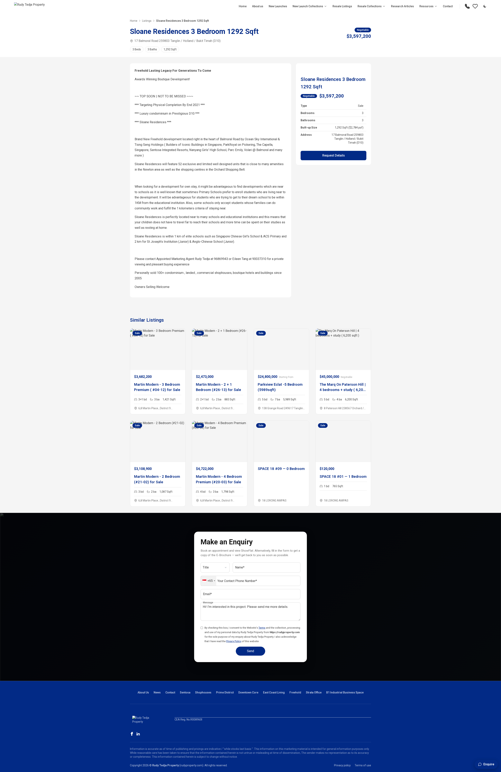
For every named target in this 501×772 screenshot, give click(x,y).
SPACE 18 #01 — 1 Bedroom (343, 476)
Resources (426, 6)
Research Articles (402, 6)
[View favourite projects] (475, 6)
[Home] (29, 6)
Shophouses (203, 692)
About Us (143, 692)
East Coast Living (274, 692)
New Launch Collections (308, 6)
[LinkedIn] (138, 734)
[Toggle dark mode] (484, 6)
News (157, 692)
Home (243, 6)
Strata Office (314, 692)
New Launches (278, 6)
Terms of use (363, 765)
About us (257, 6)
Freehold (295, 692)
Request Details (333, 155)
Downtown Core (248, 692)
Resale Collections (370, 6)
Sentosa (185, 692)
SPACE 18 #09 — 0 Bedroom (281, 469)
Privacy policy (342, 765)
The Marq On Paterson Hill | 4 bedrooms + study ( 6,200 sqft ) (343, 389)
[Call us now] (467, 6)
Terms (262, 627)
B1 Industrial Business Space (345, 692)
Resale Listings (342, 6)
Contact (448, 6)
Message (208, 602)
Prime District (225, 692)
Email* (207, 594)
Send (250, 651)
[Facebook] (132, 734)
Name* (239, 567)
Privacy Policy (233, 641)
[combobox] (208, 581)
